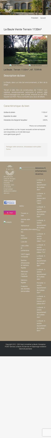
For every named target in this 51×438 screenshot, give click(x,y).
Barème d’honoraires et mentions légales (25, 264)
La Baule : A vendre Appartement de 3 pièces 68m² (41, 261)
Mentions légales (24, 281)
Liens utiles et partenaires (25, 248)
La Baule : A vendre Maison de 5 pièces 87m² (41, 300)
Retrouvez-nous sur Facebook (24, 274)
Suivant (43, 18)
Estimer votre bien (25, 221)
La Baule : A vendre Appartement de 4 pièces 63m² (41, 212)
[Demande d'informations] (41, 106)
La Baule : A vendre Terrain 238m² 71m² (41, 237)
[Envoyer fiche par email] (45, 106)
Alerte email (25, 226)
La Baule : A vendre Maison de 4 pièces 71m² (41, 248)
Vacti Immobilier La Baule (29, 344)
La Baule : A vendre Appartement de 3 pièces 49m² (41, 274)
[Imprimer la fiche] (37, 106)
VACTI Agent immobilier (25, 255)
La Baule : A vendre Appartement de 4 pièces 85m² (41, 325)
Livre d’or (24, 242)
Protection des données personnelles (25, 288)
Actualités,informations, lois (25, 230)
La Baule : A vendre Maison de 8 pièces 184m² (41, 198)
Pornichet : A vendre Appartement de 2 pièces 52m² (41, 287)
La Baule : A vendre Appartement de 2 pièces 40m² (41, 185)
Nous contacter (24, 237)
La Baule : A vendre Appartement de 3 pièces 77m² (41, 225)
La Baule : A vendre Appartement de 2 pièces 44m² (41, 312)
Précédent (34, 18)
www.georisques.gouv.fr (12, 134)
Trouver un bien (24, 214)
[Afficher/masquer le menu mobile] (46, 4)
